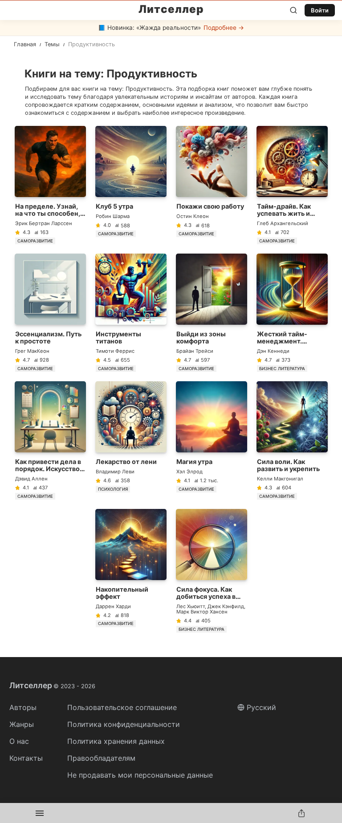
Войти (320, 10)
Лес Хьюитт (190, 606)
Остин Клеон (192, 216)
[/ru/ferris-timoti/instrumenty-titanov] (131, 313)
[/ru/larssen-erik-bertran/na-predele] (50, 185)
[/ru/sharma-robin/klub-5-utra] (131, 185)
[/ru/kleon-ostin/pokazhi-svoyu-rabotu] (211, 185)
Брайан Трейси (194, 351)
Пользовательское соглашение (122, 707)
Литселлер (171, 9)
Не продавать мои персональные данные (140, 775)
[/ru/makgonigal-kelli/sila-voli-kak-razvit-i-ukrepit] (292, 440)
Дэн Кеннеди (273, 351)
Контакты (26, 758)
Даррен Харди (113, 606)
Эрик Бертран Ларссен (43, 223)
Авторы (23, 707)
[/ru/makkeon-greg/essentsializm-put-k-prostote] (50, 313)
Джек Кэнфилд (226, 606)
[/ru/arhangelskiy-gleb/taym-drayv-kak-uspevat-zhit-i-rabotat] (292, 185)
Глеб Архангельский (282, 223)
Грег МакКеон (32, 351)
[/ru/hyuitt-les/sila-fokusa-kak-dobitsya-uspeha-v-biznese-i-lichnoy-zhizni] (211, 571)
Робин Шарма (113, 216)
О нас (19, 741)
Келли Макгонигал (280, 479)
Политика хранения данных (116, 741)
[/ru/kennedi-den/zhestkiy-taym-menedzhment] (292, 313)
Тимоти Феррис (115, 351)
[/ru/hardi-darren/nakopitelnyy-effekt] (131, 571)
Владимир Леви (115, 471)
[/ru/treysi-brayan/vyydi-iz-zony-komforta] (211, 313)
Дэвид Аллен (31, 479)
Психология (113, 489)
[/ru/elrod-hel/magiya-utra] (211, 440)
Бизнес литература (282, 368)
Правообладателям (101, 758)
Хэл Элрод (189, 471)
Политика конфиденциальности (123, 724)
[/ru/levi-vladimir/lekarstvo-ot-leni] (131, 440)
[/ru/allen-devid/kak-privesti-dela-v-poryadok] (50, 440)
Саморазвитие (35, 240)
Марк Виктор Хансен (202, 612)
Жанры (21, 724)
